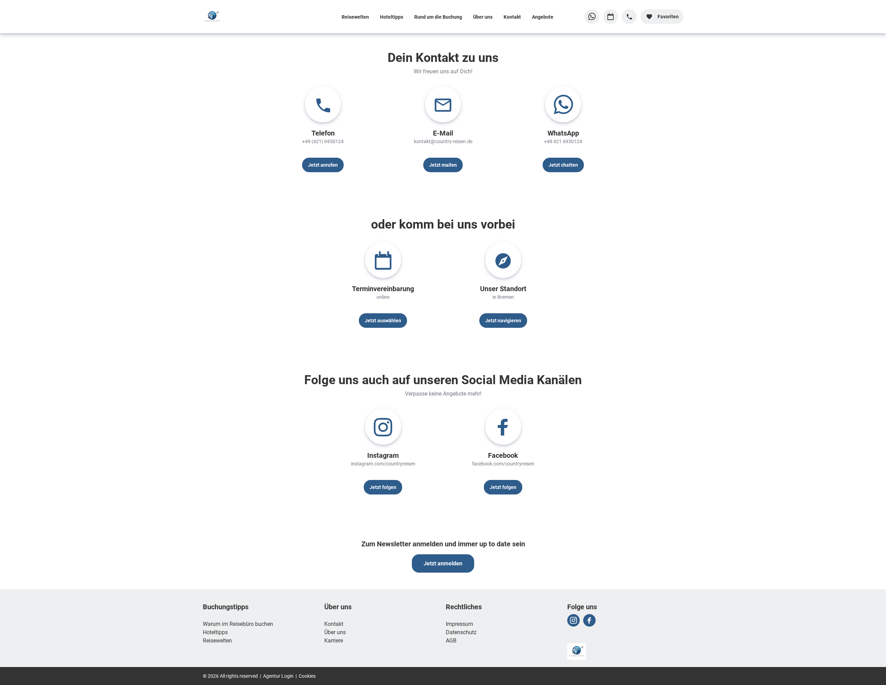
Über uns (482, 16)
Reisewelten (355, 16)
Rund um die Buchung (438, 16)
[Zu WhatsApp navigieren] (592, 16)
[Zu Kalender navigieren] (610, 16)
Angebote (542, 16)
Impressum (459, 623)
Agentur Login (278, 676)
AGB (451, 640)
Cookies (307, 676)
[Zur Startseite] (248, 16)
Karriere (333, 640)
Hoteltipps (391, 16)
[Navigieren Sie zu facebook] (589, 620)
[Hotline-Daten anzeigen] (629, 16)
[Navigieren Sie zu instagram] (573, 620)
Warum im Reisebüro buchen (238, 623)
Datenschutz (461, 632)
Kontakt (512, 16)
